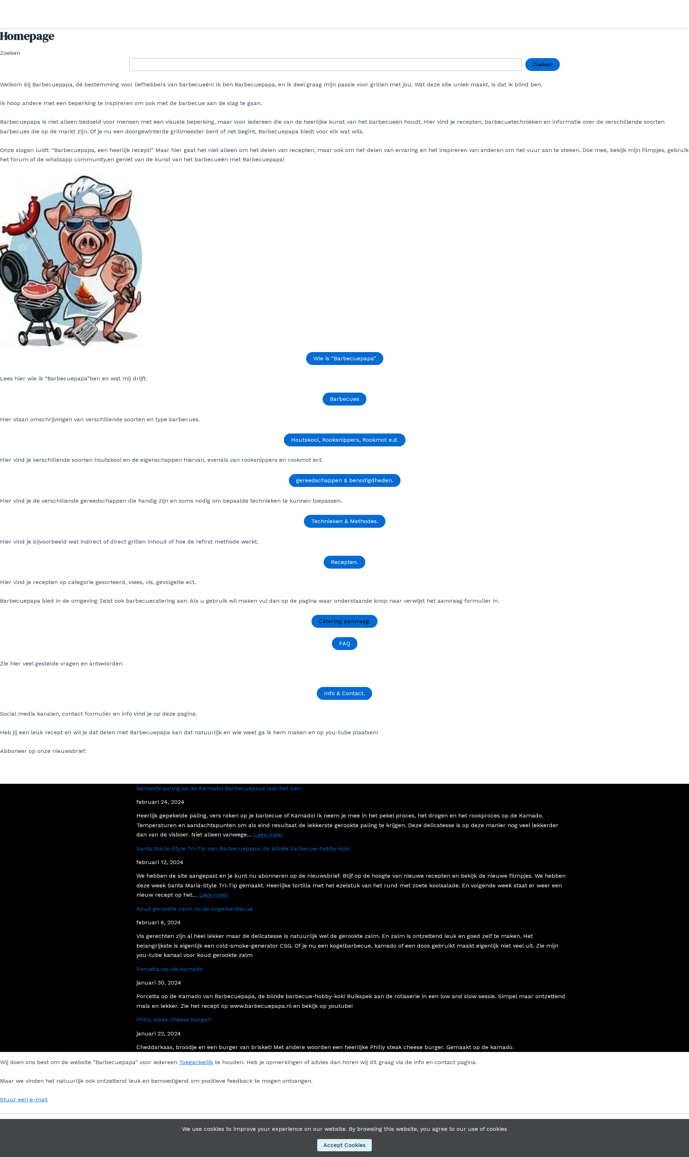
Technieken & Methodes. (344, 521)
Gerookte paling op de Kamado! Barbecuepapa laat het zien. (219, 788)
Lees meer (268, 834)
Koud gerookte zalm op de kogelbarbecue (194, 908)
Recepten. (344, 562)
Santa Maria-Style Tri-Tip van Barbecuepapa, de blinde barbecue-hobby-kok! (243, 848)
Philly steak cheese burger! (173, 1019)
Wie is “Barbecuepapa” (344, 358)
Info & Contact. (344, 693)
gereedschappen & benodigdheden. (344, 480)
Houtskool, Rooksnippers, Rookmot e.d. (344, 439)
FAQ (344, 643)
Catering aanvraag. (344, 621)
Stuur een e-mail (24, 1099)
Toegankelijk (196, 1062)
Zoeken (10, 52)
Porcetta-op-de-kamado (169, 969)
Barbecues (344, 398)
